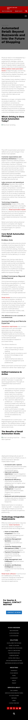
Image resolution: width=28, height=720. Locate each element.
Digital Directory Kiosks (14, 643)
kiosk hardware (14, 525)
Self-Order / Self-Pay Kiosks (14, 648)
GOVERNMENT (14, 678)
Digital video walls (14, 658)
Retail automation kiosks (17, 209)
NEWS (14, 700)
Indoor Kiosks (14, 630)
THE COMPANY (14, 690)
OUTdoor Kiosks (14, 633)
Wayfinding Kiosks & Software (14, 663)
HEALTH (14, 680)
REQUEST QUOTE (18, 11)
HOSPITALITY (14, 670)
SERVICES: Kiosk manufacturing (14, 693)
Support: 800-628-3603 (12, 8)
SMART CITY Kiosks (14, 645)
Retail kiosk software (9, 574)
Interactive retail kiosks (9, 326)
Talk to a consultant (7, 11)
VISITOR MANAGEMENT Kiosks (14, 660)
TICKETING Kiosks (14, 655)
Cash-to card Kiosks (14, 650)
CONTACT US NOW (14, 612)
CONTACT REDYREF (14, 703)
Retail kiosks (6, 297)
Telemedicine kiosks (14, 653)
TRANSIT (14, 683)
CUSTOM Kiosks (14, 635)
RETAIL (14, 675)
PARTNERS (14, 698)
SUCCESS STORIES (14, 695)
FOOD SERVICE (14, 673)
